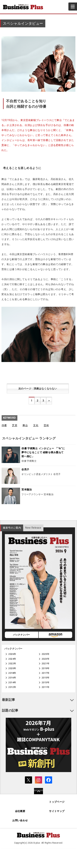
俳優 (4, 425)
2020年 (12, 668)
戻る (36, 793)
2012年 (12, 687)
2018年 (12, 673)
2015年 (45, 677)
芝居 (14, 425)
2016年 (12, 677)
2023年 (45, 658)
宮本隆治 (26, 489)
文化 (35, 425)
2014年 (12, 682)
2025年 (45, 654)
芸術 (46, 425)
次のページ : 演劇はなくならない (37, 388)
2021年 (45, 663)
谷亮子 (25, 469)
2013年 (45, 682)
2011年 (45, 687)
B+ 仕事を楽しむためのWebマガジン (24, 6)
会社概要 (20, 811)
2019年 (45, 668)
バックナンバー (21, 634)
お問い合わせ (20, 820)
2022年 (12, 663)
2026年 (12, 654)
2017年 (45, 673)
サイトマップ (57, 811)
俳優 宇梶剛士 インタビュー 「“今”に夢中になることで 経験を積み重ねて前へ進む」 (43, 452)
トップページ (57, 801)
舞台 (25, 425)
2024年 (12, 658)
